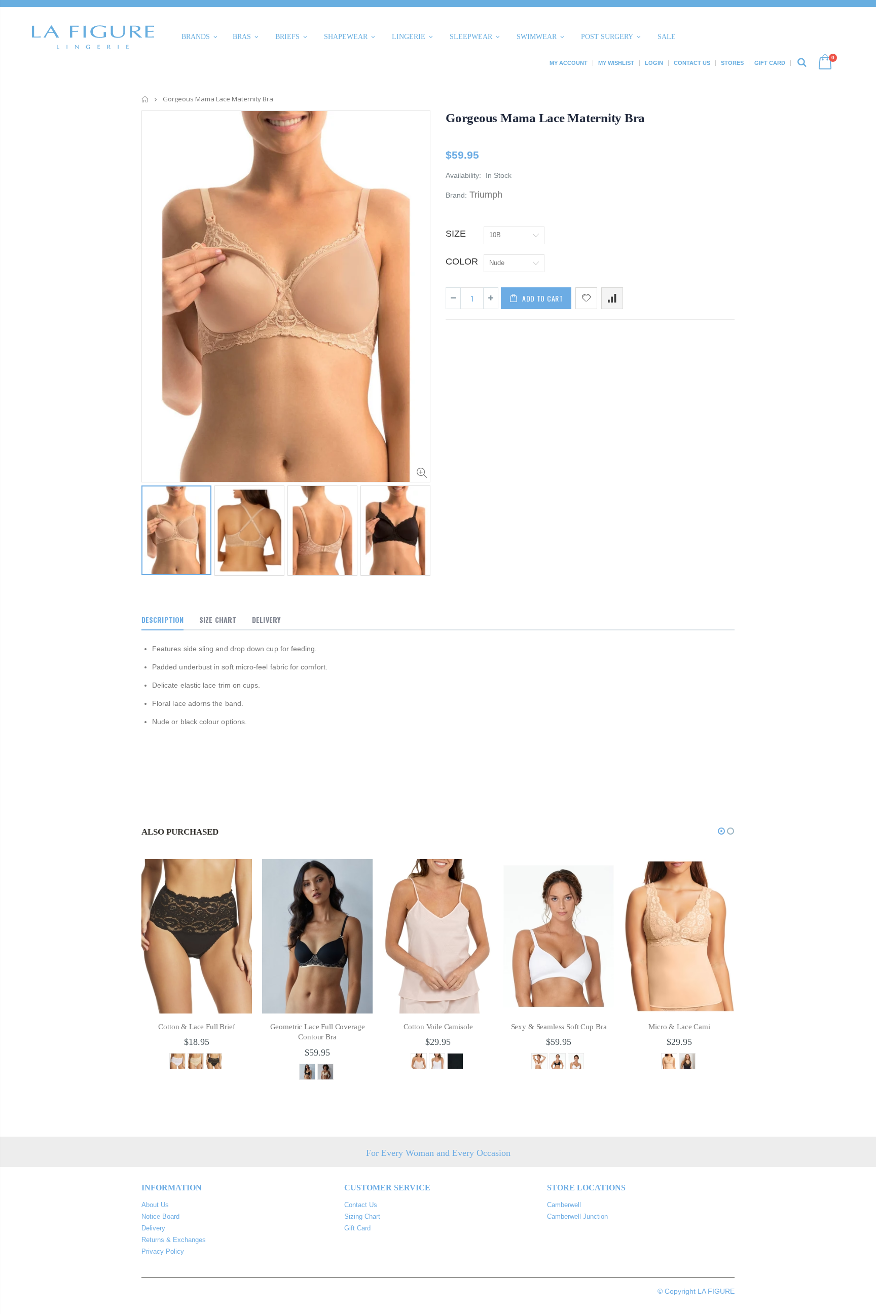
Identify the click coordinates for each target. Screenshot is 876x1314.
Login (654, 63)
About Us (155, 1205)
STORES (732, 63)
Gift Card (769, 63)
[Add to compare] (612, 298)
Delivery (153, 1228)
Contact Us (692, 63)
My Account (569, 63)
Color (462, 261)
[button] (721, 831)
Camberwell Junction (577, 1216)
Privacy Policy (162, 1251)
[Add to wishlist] (586, 298)
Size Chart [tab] (217, 619)
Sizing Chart (362, 1216)
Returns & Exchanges (173, 1240)
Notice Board (160, 1216)
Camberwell (564, 1205)
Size (456, 234)
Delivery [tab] (266, 619)
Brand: (456, 195)
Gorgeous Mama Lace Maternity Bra (545, 118)
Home (145, 99)
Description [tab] (162, 619)
